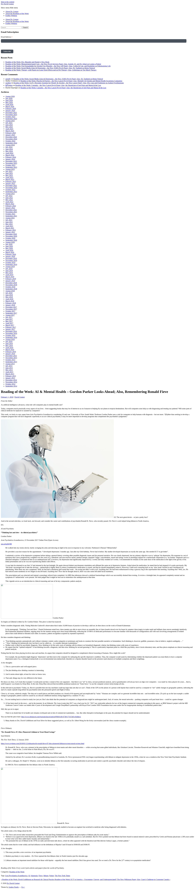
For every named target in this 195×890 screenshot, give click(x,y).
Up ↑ (23, 887)
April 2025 (9, 129)
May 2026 (9, 102)
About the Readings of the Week (17, 14)
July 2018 (8, 293)
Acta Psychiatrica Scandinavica (16, 876)
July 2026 (8, 98)
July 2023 (8, 171)
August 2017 (10, 315)
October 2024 (10, 141)
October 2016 (10, 335)
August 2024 (10, 145)
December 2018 (11, 283)
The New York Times (62, 876)
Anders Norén (13, 887)
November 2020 (11, 236)
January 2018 (10, 305)
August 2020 (10, 242)
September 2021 (11, 216)
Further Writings (11, 16)
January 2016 (10, 354)
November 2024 (11, 139)
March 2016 (9, 350)
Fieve (41, 876)
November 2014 (11, 382)
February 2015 (10, 376)
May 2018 (9, 297)
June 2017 (9, 319)
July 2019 (8, 269)
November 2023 (11, 163)
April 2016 (9, 348)
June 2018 (9, 295)
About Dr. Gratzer (11, 11)
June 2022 (9, 198)
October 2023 (10, 165)
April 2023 (9, 177)
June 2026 (9, 100)
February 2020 (10, 254)
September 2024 (11, 143)
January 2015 (10, 378)
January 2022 (10, 208)
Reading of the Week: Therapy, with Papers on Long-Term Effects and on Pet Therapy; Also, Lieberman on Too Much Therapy (50, 70)
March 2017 (9, 325)
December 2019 (11, 258)
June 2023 (9, 173)
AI (29, 876)
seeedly (8, 79)
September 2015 (11, 362)
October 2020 (10, 238)
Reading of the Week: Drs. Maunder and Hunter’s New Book (27, 62)
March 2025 (9, 131)
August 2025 (10, 121)
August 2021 (10, 218)
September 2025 (11, 119)
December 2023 (11, 161)
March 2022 (9, 204)
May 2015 (9, 370)
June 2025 (9, 125)
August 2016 (10, 339)
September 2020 (11, 240)
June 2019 (9, 271)
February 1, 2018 (7, 397)
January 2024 (10, 159)
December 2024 (11, 137)
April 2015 (9, 372)
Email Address (6, 37)
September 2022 (11, 192)
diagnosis (34, 876)
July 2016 (8, 341)
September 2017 (11, 313)
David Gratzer (20, 397)
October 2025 (10, 117)
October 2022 (10, 190)
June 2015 (9, 368)
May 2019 (9, 273)
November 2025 (11, 115)
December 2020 (11, 234)
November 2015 (11, 358)
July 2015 (8, 366)
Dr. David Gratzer (7, 4)
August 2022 (10, 194)
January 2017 (10, 329)
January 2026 (10, 111)
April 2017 (9, 323)
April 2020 (9, 250)
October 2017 (10, 311)
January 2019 (10, 281)
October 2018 (10, 287)
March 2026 (9, 106)
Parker (51, 876)
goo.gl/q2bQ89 (6, 544)
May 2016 (9, 346)
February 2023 (10, 181)
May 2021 (9, 224)
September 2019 (11, 264)
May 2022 (9, 200)
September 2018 (11, 289)
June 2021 (9, 222)
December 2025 (11, 113)
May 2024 (9, 151)
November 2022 (11, 188)
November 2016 (11, 333)
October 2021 (10, 214)
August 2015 (10, 364)
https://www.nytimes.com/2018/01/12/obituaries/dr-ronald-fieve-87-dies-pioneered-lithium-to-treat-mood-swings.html (42, 743)
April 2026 (9, 104)
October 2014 (10, 384)
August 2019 (10, 267)
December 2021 (11, 210)
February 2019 (10, 279)
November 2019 (11, 260)
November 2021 (11, 212)
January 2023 (10, 183)
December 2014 (11, 380)
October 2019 (10, 262)
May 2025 (9, 127)
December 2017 (11, 307)
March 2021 (9, 228)
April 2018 (9, 299)
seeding (8, 83)
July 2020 (8, 244)
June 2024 (9, 149)
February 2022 (10, 206)
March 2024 (9, 155)
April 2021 (9, 226)
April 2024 (9, 153)
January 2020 (10, 256)
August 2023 (10, 169)
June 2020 (9, 246)
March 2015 (9, 374)
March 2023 (9, 179)
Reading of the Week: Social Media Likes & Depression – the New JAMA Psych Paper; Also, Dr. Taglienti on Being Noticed (50, 68)
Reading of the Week (16, 872)
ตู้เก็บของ (9, 85)
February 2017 (10, 327)
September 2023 (11, 167)
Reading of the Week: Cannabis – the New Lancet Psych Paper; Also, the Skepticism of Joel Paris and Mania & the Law (58, 85)
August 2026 (10, 96)
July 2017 (8, 317)
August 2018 (10, 291)
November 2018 (11, 285)
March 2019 (9, 277)
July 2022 (8, 196)
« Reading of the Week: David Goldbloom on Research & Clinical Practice (28, 879)
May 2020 (9, 248)
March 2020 (9, 252)
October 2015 (10, 360)
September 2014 (11, 386)
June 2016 (9, 343)
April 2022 (9, 202)
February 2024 (10, 157)
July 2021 (8, 220)
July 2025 (8, 123)
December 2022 (11, 185)
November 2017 (11, 309)
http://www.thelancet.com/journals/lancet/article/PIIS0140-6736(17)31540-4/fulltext (51, 717)
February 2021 (10, 230)
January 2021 (10, 232)
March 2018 (9, 301)
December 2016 (11, 331)
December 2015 (11, 356)
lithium (45, 876)
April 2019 (9, 275)
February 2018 (10, 303)
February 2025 (10, 133)
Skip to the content (7, 2)
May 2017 (9, 321)
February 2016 (10, 352)
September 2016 (11, 337)
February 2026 (10, 109)
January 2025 (10, 135)
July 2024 (8, 147)
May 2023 (9, 175)
